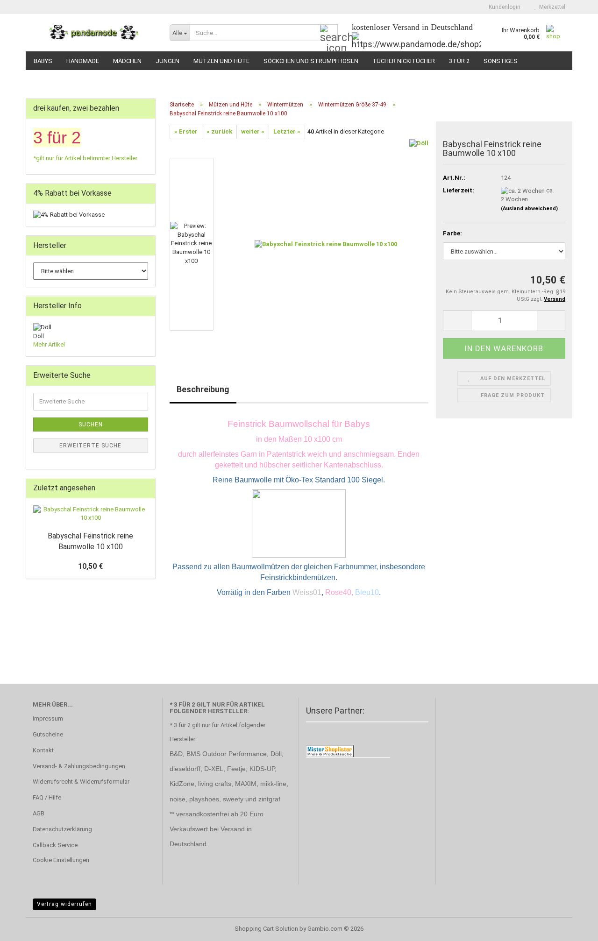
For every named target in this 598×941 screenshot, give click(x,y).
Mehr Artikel (49, 344)
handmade (82, 60)
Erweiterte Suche (90, 445)
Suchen (90, 424)
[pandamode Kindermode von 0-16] (94, 32)
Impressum (48, 718)
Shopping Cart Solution (266, 928)
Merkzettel (550, 7)
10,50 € (90, 566)
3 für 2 (459, 60)
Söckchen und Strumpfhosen (310, 60)
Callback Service (55, 845)
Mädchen (127, 60)
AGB (38, 813)
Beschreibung (203, 389)
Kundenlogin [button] (503, 7)
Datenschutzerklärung (62, 829)
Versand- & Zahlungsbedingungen (79, 766)
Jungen (167, 60)
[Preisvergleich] (330, 750)
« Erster (186, 131)
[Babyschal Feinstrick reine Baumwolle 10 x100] (326, 243)
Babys (43, 60)
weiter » (252, 131)
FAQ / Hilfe (47, 797)
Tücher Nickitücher (403, 60)
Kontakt (43, 750)
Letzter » (286, 131)
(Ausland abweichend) (529, 208)
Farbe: (452, 233)
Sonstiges (501, 60)
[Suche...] (329, 33)
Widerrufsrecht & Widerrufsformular (81, 781)
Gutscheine (48, 734)
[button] (457, 320)
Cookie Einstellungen (61, 859)
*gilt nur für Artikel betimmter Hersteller (85, 158)
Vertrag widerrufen (64, 904)
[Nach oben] (572, 927)
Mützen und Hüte (221, 60)
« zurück (219, 131)
